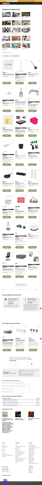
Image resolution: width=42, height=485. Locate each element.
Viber (30, 470)
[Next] (37, 290)
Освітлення (17, 456)
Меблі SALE (31, 460)
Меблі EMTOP (31, 451)
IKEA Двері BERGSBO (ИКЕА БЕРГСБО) (20, 77)
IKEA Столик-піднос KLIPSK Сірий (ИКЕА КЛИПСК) (33, 105)
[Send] (31, 363)
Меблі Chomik (31, 448)
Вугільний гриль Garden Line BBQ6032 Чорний (7, 237)
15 (17, 289)
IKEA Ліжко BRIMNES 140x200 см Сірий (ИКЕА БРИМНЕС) (7, 343)
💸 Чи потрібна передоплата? (7, 388)
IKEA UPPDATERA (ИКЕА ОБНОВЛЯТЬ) (19, 183)
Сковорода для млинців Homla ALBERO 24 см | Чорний (8, 183)
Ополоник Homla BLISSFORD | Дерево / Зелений (33, 74)
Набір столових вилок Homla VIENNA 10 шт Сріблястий (33, 183)
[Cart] (35, 3)
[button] (40, 308)
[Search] (32, 3)
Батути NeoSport (32, 446)
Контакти (4, 447)
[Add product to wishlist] (13, 60)
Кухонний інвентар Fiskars (34, 447)
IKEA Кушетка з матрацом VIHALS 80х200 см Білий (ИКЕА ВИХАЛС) (20, 340)
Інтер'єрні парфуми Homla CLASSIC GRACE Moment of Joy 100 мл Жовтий (8, 130)
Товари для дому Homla (33, 463)
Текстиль (17, 448)
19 (28, 289)
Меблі (16, 445)
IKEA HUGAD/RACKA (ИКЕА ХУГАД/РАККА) (7, 157)
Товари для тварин (19, 460)
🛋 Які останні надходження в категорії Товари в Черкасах (13, 382)
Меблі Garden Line (32, 453)
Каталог (3, 452)
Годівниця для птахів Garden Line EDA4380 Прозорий (33, 211)
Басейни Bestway (32, 445)
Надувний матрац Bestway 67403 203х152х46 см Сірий (20, 131)
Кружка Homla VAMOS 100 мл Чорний (20, 156)
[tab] (16, 382)
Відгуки (3, 450)
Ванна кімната (18, 454)
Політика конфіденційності (7, 455)
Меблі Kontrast (31, 458)
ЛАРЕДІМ (3, 6)
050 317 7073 (5, 471)
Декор (16, 457)
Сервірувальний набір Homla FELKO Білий (33, 236)
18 (25, 289)
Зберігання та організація (20, 458)
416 (34, 289)
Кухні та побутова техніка (20, 452)
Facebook (31, 466)
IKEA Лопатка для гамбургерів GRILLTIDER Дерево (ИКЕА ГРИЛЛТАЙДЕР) (20, 102)
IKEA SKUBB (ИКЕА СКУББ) (20, 268)
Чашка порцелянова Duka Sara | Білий (11, 404)
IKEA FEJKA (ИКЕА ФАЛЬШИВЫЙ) (32, 340)
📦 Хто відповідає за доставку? (8, 391)
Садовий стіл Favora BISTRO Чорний (10, 401)
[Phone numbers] (33, 3)
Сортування (15, 55)
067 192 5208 (5, 469)
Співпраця (4, 456)
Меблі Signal (31, 462)
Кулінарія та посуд (19, 451)
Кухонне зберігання (19, 453)
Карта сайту (4, 454)
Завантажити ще (22, 284)
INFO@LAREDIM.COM (6, 475)
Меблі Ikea (31, 456)
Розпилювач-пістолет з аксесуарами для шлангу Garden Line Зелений (32, 156)
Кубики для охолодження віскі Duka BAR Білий (8, 103)
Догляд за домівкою (19, 459)
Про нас (3, 445)
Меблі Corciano (32, 450)
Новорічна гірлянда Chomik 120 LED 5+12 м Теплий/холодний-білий (33, 267)
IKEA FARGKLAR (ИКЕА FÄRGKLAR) (19, 239)
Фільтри (6, 55)
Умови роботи (5, 446)
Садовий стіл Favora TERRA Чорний (10, 405)
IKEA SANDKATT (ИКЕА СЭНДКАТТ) (10, 399)
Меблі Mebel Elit (32, 459)
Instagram (31, 468)
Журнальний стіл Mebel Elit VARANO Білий (7, 212)
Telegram (31, 472)
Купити (6, 83)
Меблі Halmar (31, 454)
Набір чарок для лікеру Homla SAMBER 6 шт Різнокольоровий (8, 74)
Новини (3, 449)
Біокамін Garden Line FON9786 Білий (10, 402)
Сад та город (18, 447)
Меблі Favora (31, 452)
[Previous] (3, 290)
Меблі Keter (31, 457)
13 (11, 289)
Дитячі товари (18, 450)
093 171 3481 (5, 466)
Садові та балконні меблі (20, 446)
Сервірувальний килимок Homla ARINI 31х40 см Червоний (20, 211)
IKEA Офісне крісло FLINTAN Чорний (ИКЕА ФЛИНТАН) (7, 269)
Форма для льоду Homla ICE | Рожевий (33, 130)
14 (14, 289)
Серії (16, 462)
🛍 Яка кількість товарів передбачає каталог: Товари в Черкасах (14, 385)
